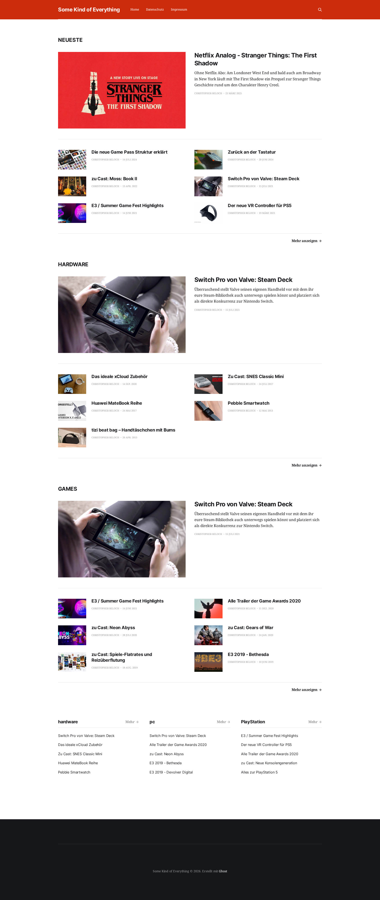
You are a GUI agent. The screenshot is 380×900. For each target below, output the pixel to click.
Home (134, 9)
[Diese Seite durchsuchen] (320, 9)
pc (152, 721)
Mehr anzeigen (305, 240)
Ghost (223, 871)
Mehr (130, 721)
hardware (73, 264)
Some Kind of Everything (89, 9)
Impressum (179, 9)
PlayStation (253, 721)
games (67, 489)
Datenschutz (155, 9)
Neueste (70, 40)
